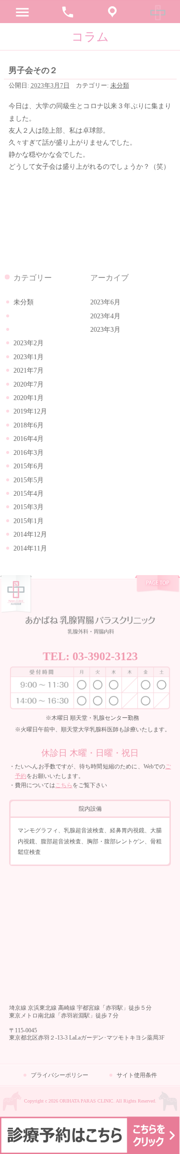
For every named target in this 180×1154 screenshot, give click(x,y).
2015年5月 (28, 480)
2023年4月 (105, 316)
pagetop (157, 584)
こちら (63, 785)
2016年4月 (28, 438)
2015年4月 (28, 493)
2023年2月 (28, 343)
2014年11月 (30, 548)
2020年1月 (28, 397)
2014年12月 (30, 534)
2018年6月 (28, 425)
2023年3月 (105, 329)
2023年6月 (105, 302)
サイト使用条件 (137, 1075)
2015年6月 (28, 466)
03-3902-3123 (105, 656)
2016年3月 (28, 452)
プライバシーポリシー (59, 1075)
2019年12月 (30, 411)
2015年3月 (28, 507)
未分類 (119, 85)
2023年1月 (28, 357)
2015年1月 (28, 521)
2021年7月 (28, 370)
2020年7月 (28, 384)
